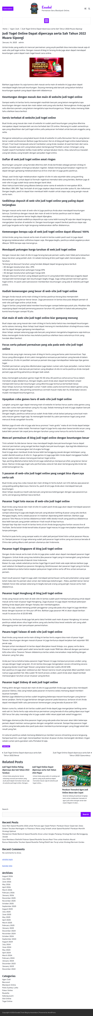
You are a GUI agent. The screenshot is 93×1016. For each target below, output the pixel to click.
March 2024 (7, 955)
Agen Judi (6, 746)
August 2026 (7, 876)
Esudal (47, 7)
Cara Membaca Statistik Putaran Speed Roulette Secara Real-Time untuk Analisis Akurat (38, 839)
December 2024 (9, 931)
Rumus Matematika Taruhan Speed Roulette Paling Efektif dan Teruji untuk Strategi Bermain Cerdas (43, 842)
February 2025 (8, 925)
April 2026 (6, 887)
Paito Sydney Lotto (10, 988)
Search (5, 809)
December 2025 (9, 898)
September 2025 (9, 906)
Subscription (7, 9)
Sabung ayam (8, 996)
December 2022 (9, 969)
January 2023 (8, 966)
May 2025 (6, 917)
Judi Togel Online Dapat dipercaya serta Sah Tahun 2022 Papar (44, 770)
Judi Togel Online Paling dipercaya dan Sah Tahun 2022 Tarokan (15, 770)
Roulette (5, 993)
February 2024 (8, 958)
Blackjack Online (9, 985)
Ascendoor (34, 1012)
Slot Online (6, 998)
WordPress (52, 1012)
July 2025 (6, 912)
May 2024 (6, 950)
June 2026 (6, 882)
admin (21, 42)
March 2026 (7, 890)
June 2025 (6, 914)
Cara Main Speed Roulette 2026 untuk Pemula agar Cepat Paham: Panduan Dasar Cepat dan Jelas (42, 826)
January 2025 (8, 928)
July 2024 (6, 944)
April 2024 (6, 953)
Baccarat (6, 982)
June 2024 (6, 947)
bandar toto (7, 866)
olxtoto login (7, 859)
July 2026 (6, 879)
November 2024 (9, 933)
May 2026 (6, 884)
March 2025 (7, 923)
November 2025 (9, 901)
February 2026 (8, 893)
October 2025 (8, 903)
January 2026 (8, 895)
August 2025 (7, 909)
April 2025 (6, 920)
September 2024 (9, 939)
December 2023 (9, 963)
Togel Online (7, 1001)
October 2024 (8, 936)
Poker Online (7, 990)
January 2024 (8, 961)
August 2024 (7, 942)
